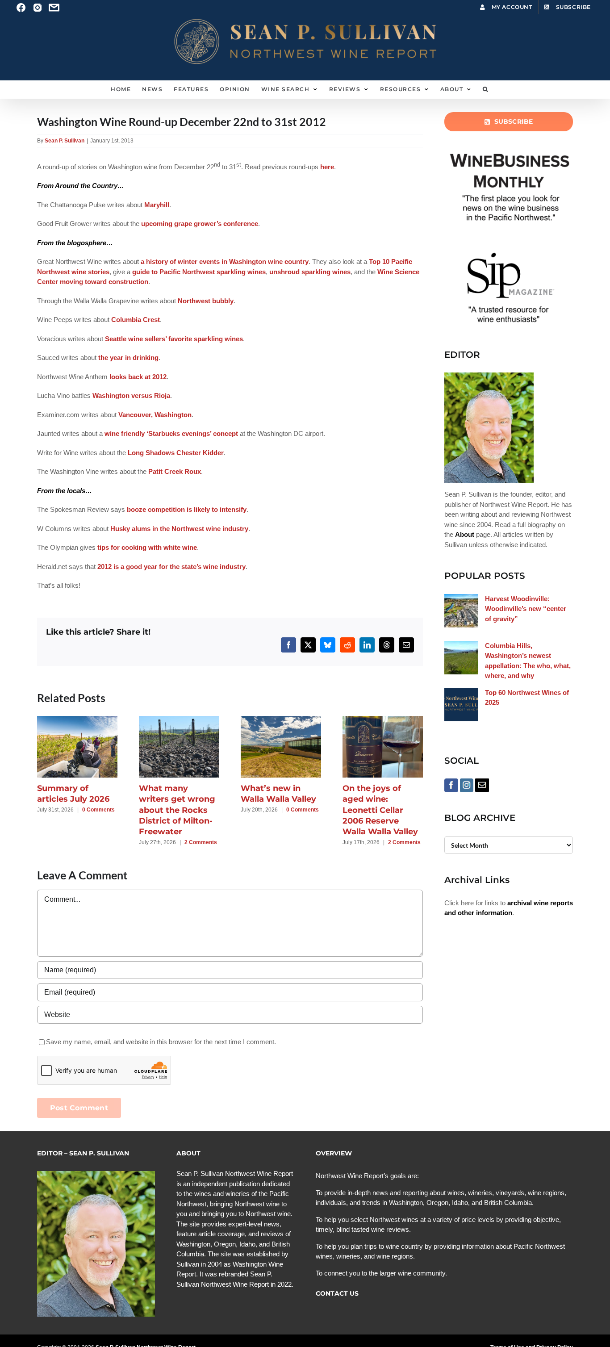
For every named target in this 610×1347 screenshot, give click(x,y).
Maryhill (156, 205)
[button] (486, 89)
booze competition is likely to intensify (187, 509)
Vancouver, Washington (155, 414)
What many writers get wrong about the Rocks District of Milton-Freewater (177, 810)
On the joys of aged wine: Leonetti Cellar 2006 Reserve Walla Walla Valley (380, 810)
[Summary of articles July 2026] (77, 720)
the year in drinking (128, 357)
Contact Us (337, 1293)
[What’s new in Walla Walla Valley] (281, 720)
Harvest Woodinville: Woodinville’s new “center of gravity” (525, 609)
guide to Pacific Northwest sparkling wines (199, 272)
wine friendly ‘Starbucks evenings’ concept (171, 433)
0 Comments (98, 810)
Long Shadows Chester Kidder (176, 452)
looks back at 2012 (138, 377)
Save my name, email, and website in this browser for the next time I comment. (161, 1042)
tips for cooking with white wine (147, 547)
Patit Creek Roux (174, 471)
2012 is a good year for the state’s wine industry (171, 566)
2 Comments (200, 842)
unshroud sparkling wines (310, 272)
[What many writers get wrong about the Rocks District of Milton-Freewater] (179, 720)
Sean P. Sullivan (64, 141)
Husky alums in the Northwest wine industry (179, 528)
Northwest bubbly (206, 301)
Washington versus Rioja (131, 395)
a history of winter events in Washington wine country (225, 261)
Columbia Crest (135, 319)
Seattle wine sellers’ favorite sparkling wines (174, 339)
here (327, 167)
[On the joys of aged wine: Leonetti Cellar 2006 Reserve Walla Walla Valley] (383, 720)
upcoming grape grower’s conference (199, 223)
